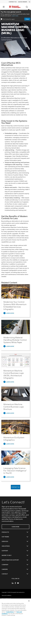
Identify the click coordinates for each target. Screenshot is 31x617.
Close (27, 19)
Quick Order (22, 2)
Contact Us (15, 487)
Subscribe (15, 526)
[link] (15, 291)
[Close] (29, 601)
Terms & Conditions (6, 595)
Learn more (15, 15)
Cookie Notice (10, 611)
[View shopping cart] (29, 2)
